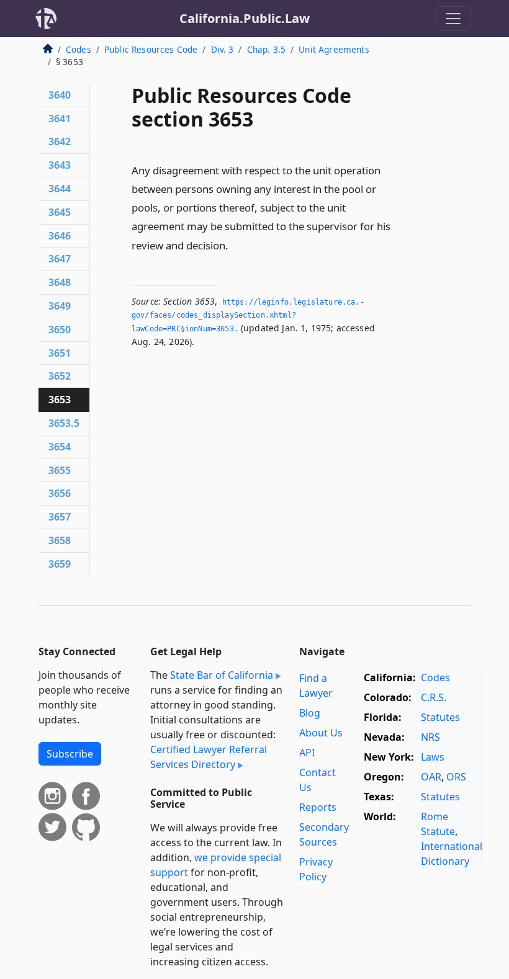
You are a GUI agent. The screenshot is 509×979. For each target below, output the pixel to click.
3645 (59, 212)
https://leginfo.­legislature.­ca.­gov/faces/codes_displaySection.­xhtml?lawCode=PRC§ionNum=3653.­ (248, 315)
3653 (59, 399)
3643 (59, 165)
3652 (59, 376)
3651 (59, 353)
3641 (59, 118)
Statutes (440, 717)
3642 (59, 141)
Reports (317, 807)
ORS (456, 777)
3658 (59, 540)
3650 (59, 329)
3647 (59, 259)
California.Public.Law (244, 18)
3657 (59, 517)
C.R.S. (433, 697)
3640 (59, 95)
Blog (309, 713)
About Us (321, 733)
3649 (59, 306)
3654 (59, 447)
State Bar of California (221, 675)
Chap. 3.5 (266, 49)
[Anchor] (235, 244)
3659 (59, 564)
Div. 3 (222, 49)
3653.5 (63, 423)
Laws (432, 757)
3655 (59, 470)
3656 (59, 493)
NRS (430, 737)
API (307, 752)
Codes (78, 49)
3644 (59, 188)
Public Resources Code (150, 49)
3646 (59, 236)
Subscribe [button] (70, 754)
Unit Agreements (334, 49)
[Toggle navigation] (453, 18)
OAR (431, 777)
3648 (59, 282)
